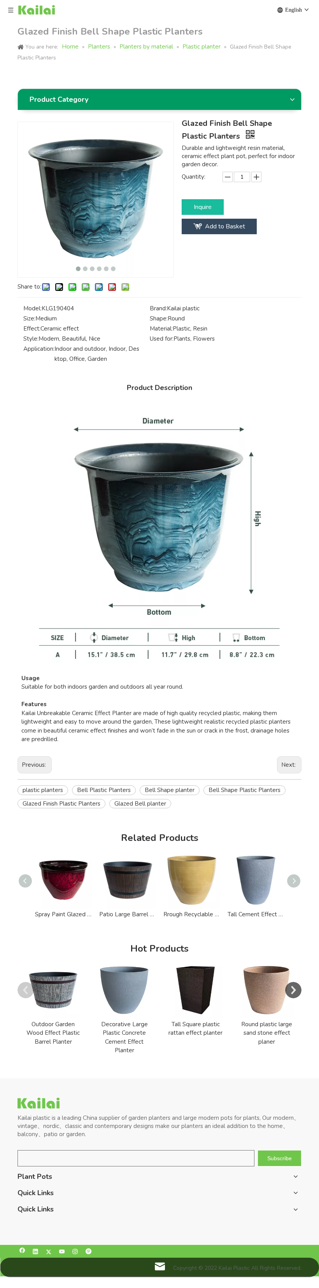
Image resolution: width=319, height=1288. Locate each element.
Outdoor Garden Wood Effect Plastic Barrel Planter (53, 1033)
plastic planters (43, 790)
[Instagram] (75, 1252)
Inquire (203, 207)
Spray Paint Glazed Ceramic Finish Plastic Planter (63, 914)
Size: (29, 318)
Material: (161, 328)
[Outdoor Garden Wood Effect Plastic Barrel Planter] (53, 990)
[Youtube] (62, 1252)
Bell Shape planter (170, 790)
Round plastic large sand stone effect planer (266, 1033)
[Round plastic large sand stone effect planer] (266, 990)
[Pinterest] (88, 1252)
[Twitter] (49, 1252)
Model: (32, 308)
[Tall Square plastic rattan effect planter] (195, 990)
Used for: (162, 339)
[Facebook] (22, 1252)
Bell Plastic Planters (104, 790)
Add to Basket (225, 226)
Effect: (31, 328)
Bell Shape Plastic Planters (244, 790)
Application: (38, 349)
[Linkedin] (35, 1252)
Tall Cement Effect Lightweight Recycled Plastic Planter (256, 914)
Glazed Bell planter (140, 804)
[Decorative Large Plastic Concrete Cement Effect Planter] (124, 990)
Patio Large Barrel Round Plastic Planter (127, 914)
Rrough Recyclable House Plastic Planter (191, 914)
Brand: (158, 308)
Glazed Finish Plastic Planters (61, 804)
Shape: (159, 318)
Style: (31, 339)
